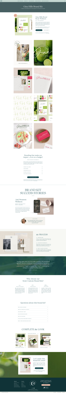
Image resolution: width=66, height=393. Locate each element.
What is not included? (21, 316)
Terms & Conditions (35, 180)
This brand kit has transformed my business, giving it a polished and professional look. (33, 265)
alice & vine (21, 204)
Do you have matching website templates (24, 318)
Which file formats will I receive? (23, 309)
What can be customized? (22, 307)
